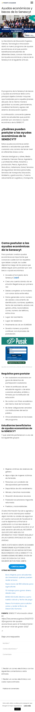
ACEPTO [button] (17, 709)
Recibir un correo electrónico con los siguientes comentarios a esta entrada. (17, 671)
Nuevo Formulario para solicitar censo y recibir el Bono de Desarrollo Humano (18, 606)
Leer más (27, 706)
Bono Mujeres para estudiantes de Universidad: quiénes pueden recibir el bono (18, 577)
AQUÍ (16, 278)
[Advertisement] (17, 76)
